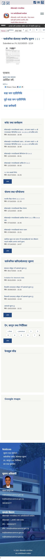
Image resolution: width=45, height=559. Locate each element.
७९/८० (5, 84)
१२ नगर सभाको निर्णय (10, 172)
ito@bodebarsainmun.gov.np (13, 499)
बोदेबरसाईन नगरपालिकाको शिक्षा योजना (15, 208)
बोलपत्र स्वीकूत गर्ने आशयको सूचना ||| (15, 268)
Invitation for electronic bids (14, 278)
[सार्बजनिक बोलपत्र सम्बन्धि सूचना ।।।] (12, 58)
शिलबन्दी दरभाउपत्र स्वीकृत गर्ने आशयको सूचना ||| (18, 296)
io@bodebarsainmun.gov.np (12, 495)
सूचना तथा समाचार (9, 77)
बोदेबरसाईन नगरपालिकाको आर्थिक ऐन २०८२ (17, 163)
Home (3, 31)
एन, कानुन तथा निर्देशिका (12, 460)
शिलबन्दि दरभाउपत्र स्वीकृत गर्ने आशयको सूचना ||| (18, 287)
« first (10, 331)
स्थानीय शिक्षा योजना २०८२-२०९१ (14, 199)
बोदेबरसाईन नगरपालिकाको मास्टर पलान (15, 230)
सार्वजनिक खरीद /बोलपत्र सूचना (14, 457)
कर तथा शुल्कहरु (9, 464)
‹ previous (21, 331)
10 (42, 30)
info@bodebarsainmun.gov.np (18, 528)
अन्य (7, 181)
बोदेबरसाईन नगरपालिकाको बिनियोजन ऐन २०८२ (18, 153)
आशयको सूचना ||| (9, 306)
